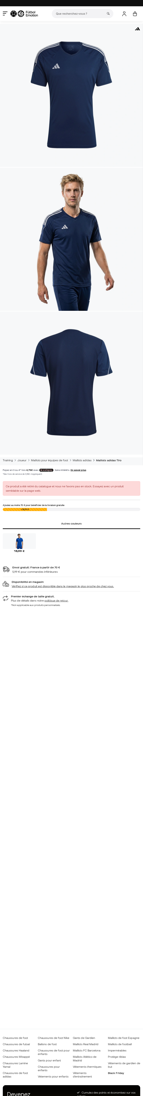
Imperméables (117, 1050)
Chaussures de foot (15, 1037)
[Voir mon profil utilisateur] (124, 13)
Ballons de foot (47, 1044)
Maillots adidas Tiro (109, 460)
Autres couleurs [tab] (71, 523)
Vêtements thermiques (87, 1066)
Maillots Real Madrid (86, 1044)
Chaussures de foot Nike (53, 1037)
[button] (71, 584)
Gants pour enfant (49, 1060)
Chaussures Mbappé (16, 1056)
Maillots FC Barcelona (86, 1050)
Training (8, 460)
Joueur (22, 460)
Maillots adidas (82, 460)
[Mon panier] (135, 13)
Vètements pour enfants (53, 1076)
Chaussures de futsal (16, 1044)
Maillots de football (120, 1044)
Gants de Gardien (84, 1037)
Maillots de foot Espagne (123, 1037)
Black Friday (116, 1073)
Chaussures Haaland (16, 1050)
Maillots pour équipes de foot (49, 460)
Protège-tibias (117, 1056)
